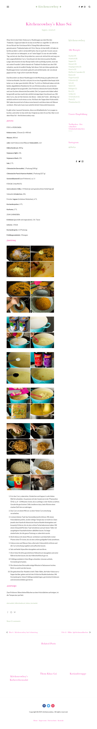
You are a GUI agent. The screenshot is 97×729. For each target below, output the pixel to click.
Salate (72, 86)
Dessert (72, 64)
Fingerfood (73, 78)
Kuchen (72, 56)
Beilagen (72, 89)
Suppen (44, 30)
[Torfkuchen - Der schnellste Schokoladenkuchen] (79, 120)
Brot (71, 91)
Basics (72, 75)
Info (71, 83)
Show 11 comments (13, 621)
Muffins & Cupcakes (76, 72)
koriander (34, 603)
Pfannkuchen (74, 102)
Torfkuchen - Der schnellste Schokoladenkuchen (77, 126)
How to (72, 69)
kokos (28, 603)
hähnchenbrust (20, 603)
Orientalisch (74, 97)
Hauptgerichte (75, 67)
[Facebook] (76, 161)
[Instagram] (82, 161)
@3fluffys (72, 147)
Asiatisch (51, 30)
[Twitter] (79, 161)
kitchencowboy (77, 40)
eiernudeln (10, 603)
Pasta (71, 99)
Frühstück (73, 80)
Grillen (72, 94)
